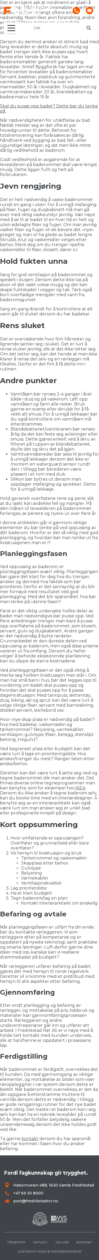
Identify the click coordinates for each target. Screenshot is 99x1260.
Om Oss (62, 1242)
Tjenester (16, 1242)
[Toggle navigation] (11, 28)
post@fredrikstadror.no (35, 1201)
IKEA (80, 787)
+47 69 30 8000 (28, 1193)
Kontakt (84, 1242)
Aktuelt (40, 1242)
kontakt (29, 1138)
